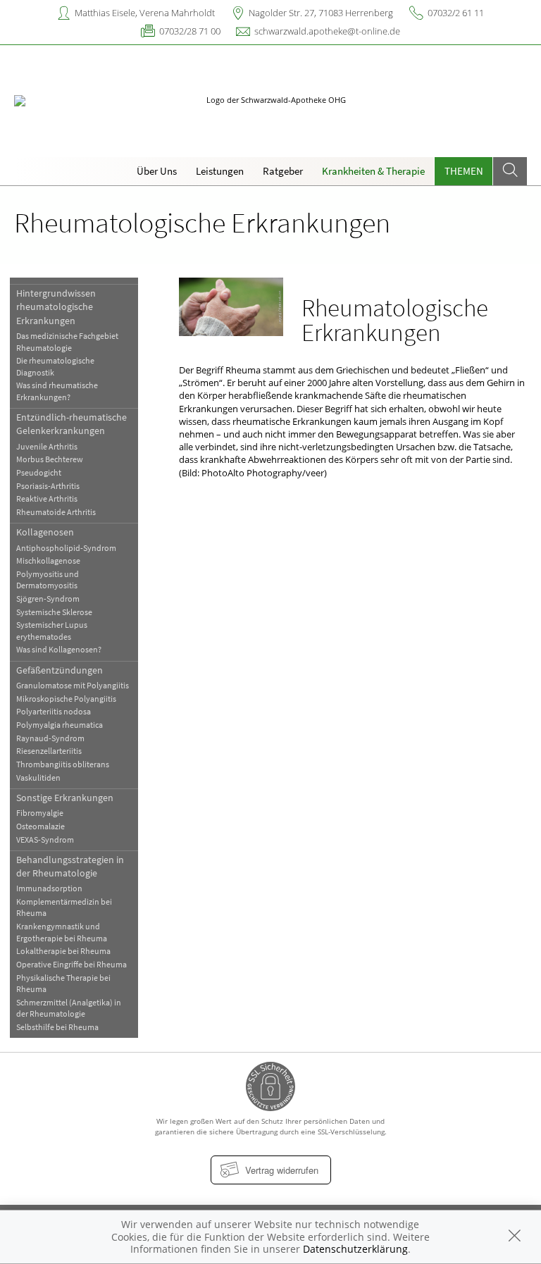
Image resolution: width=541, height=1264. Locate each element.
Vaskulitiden (38, 777)
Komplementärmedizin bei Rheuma (64, 907)
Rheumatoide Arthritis (56, 512)
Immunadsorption (49, 888)
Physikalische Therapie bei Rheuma (63, 983)
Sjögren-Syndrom (48, 598)
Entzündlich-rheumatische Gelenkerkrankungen (71, 424)
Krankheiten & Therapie (373, 171)
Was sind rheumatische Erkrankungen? (57, 391)
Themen (463, 171)
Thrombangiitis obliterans (62, 764)
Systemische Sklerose (54, 612)
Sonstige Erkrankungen (64, 797)
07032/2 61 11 (456, 12)
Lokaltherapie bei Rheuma (63, 951)
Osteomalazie (40, 826)
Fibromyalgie (39, 812)
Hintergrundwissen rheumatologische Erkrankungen (56, 307)
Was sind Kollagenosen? (58, 649)
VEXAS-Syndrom (45, 839)
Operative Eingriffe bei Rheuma (71, 964)
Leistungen (220, 171)
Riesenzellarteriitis (49, 750)
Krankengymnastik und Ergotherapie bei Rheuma (61, 932)
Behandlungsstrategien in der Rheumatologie (70, 866)
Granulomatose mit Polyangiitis (72, 685)
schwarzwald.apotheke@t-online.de (327, 31)
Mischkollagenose (48, 560)
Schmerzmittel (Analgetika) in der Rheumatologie (68, 1008)
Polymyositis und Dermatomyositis (47, 579)
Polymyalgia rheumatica (59, 724)
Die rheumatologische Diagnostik (55, 366)
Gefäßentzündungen (59, 670)
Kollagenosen (45, 532)
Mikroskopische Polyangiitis (66, 698)
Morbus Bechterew (49, 459)
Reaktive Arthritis (46, 498)
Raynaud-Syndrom (50, 738)
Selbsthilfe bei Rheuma (57, 1027)
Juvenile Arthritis (46, 446)
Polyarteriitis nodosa (53, 711)
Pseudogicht (38, 472)
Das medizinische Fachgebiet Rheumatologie (67, 341)
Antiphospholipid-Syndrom (66, 548)
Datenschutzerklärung (355, 1249)
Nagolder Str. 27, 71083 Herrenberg (321, 12)
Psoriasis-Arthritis (48, 486)
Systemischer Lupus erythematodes (51, 630)
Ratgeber (283, 171)
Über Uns (157, 171)
